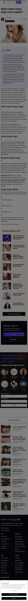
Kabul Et (14, 598)
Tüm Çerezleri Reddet (14, 594)
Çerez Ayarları (14, 590)
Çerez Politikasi (18, 588)
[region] (14, 590)
